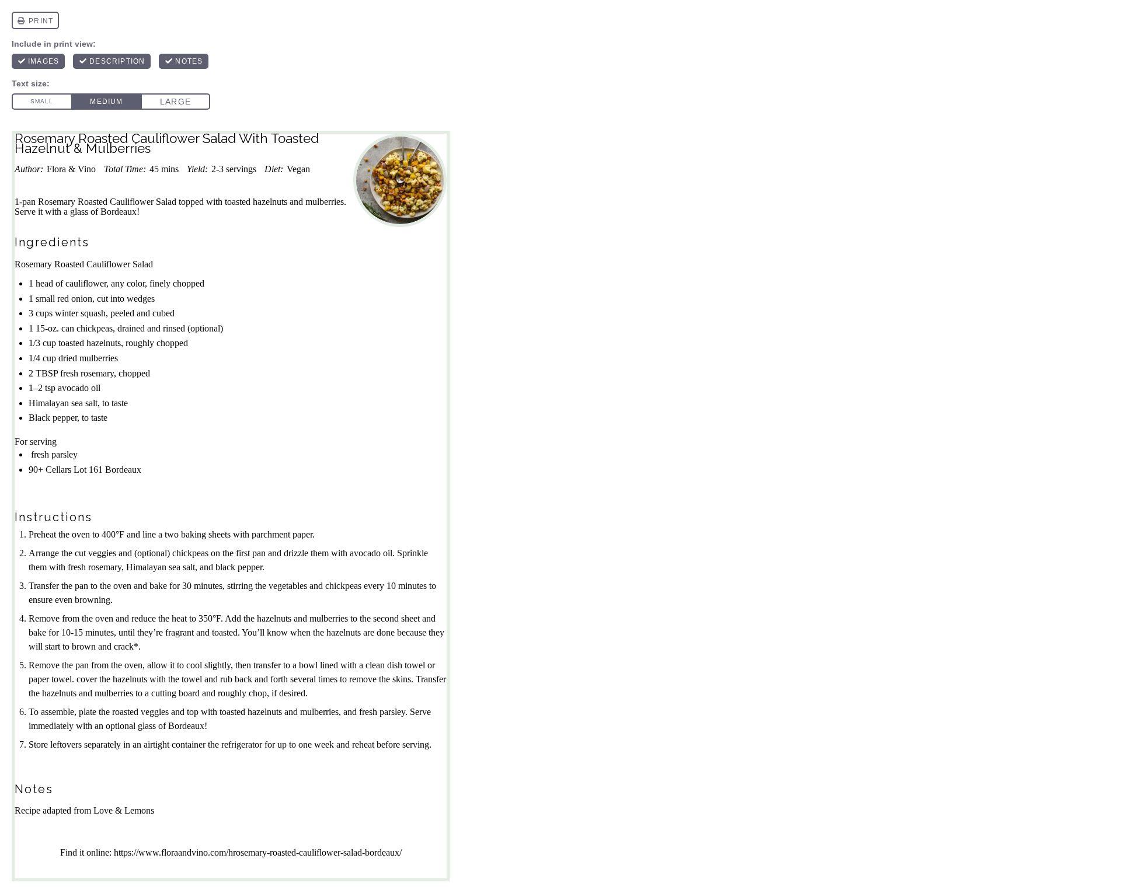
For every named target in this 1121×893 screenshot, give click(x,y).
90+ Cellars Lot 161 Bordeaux (85, 470)
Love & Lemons (123, 810)
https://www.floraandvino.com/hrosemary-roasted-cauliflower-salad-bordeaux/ (258, 852)
